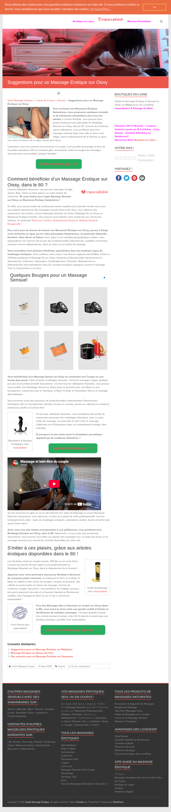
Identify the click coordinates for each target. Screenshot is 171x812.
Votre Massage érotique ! (21, 100)
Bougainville (14, 224)
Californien (66, 755)
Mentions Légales (124, 791)
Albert (30, 709)
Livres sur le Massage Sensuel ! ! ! (73, 630)
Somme (61, 100)
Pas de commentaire (80, 666)
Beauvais (12, 748)
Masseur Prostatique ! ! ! (73, 448)
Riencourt (37, 220)
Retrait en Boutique (125, 750)
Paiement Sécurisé (125, 746)
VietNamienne (68, 717)
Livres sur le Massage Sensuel (131, 717)
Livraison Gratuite (124, 743)
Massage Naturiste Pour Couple (78, 769)
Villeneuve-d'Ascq (24, 745)
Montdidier (21, 712)
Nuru (63, 780)
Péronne (39, 709)
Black (67, 721)
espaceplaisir (20, 447)
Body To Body (68, 748)
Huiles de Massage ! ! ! (59, 164)
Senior (105, 721)
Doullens (49, 709)
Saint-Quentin (42, 745)
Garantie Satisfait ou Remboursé (132, 739)
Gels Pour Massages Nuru (129, 710)
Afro (84, 721)
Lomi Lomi (66, 766)
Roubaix (38, 741)
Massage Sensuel (75, 707)
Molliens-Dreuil (87, 220)
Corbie (11, 712)
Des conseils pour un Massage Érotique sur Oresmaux (42, 656)
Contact (119, 788)
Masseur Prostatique (126, 721)
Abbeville (21, 709)
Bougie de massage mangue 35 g (24, 339)
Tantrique (66, 776)
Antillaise (95, 721)
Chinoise (76, 714)
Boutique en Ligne (124, 784)
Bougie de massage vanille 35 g (25, 295)
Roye (31, 712)
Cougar (68, 724)
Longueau (40, 712)
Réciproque (67, 773)
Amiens (11, 709)
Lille (10, 741)
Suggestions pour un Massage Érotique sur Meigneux (41, 649)
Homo (95, 724)
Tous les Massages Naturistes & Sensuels (83, 783)
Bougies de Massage (126, 707)
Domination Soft (69, 759)
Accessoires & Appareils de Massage (134, 703)
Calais (11, 745)
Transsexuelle (80, 724)
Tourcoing (27, 741)
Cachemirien (67, 752)
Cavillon (47, 220)
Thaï (74, 776)
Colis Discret (121, 736)
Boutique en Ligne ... (146, 140)
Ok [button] (154, 7)
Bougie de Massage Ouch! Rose (92, 295)
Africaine (76, 721)
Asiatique (66, 714)
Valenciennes (28, 748)
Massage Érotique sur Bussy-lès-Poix (32, 653)
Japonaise (100, 717)
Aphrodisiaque (68, 745)
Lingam (65, 762)
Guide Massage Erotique (23, 666)
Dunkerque (49, 741)
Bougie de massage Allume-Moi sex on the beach (93, 337)
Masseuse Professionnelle (89, 710)
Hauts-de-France (46, 100)
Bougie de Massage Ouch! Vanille (58, 295)
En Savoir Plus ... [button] (101, 9)
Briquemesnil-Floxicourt (65, 220)
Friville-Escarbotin (17, 716)
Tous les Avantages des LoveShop (133, 753)
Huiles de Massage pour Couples (132, 714)
